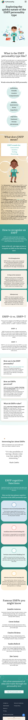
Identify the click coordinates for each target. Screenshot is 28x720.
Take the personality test (14, 692)
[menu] (25, 1)
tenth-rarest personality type (16, 366)
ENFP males (20, 199)
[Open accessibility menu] (23, 715)
